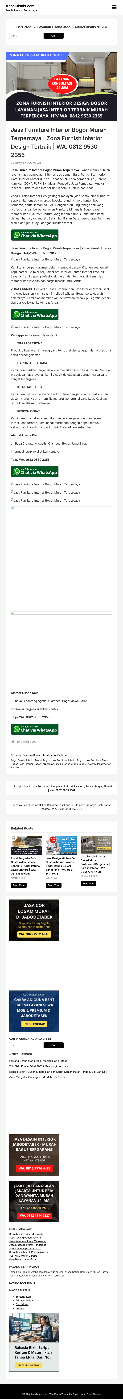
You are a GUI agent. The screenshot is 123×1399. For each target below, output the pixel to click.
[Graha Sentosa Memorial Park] (38, 1128)
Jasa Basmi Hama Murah (23, 1259)
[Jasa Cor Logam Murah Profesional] (34, 940)
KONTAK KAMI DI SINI (22, 1282)
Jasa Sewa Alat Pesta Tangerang (27, 1241)
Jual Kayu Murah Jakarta (23, 1255)
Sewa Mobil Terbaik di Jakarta (26, 1234)
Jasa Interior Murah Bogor (70, 763)
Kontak (20, 1308)
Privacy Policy (24, 1300)
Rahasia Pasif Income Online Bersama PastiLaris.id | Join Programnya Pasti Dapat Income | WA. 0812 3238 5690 (61, 806)
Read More (19, 885)
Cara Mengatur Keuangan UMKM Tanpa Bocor (37, 1077)
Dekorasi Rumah (32, 755)
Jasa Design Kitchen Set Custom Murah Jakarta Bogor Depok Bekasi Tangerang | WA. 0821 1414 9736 (61, 866)
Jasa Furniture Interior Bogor (67, 760)
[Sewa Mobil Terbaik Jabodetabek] (34, 1031)
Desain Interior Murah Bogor (34, 760)
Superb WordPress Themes (87, 1394)
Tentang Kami (24, 1296)
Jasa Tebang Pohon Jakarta (25, 1237)
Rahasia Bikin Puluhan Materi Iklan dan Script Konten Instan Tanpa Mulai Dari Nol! (58, 1071)
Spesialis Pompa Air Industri (25, 1248)
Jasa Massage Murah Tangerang (27, 1244)
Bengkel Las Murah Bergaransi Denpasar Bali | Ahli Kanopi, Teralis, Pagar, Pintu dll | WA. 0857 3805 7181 (63, 788)
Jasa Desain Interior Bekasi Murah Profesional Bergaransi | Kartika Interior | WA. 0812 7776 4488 (95, 864)
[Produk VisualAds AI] (34, 1370)
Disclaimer (22, 1304)
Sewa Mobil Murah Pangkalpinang (28, 1252)
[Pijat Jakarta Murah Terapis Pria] (34, 1221)
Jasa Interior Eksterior (55, 755)
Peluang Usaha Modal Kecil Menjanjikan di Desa (38, 1060)
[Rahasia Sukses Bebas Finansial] (34, 984)
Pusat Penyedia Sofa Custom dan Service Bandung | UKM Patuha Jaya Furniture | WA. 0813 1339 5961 (25, 866)
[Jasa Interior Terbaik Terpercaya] (34, 1175)
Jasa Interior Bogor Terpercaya (36, 763)
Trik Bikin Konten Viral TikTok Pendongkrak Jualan (39, 1066)
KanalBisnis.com (20, 6)
